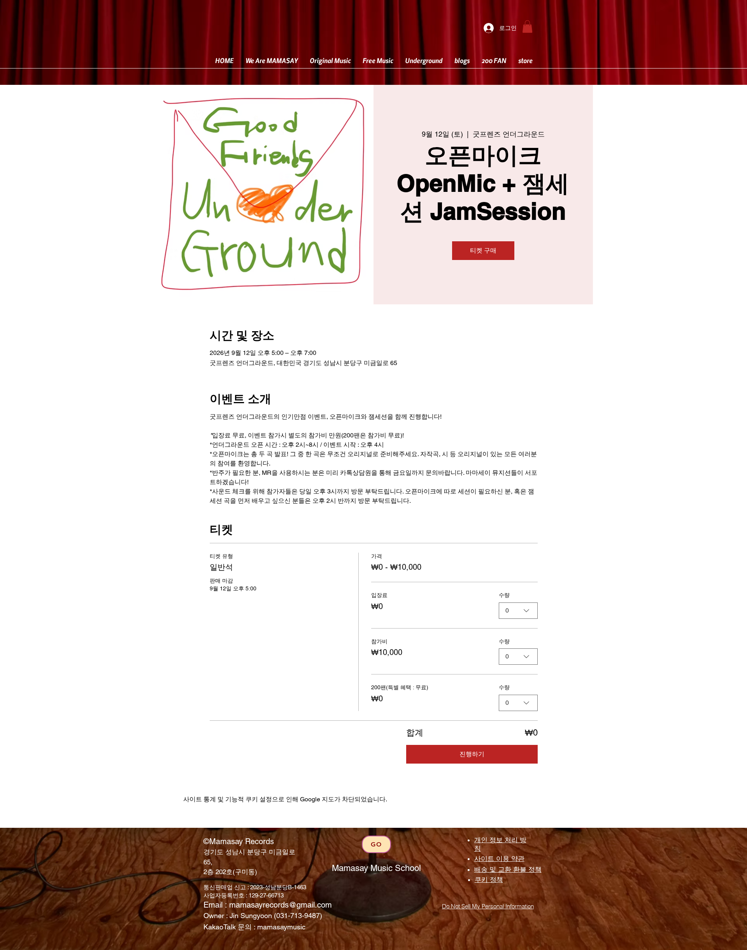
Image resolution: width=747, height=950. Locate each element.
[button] (527, 26)
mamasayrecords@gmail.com (280, 905)
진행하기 (471, 754)
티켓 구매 (483, 250)
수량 (504, 595)
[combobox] (518, 610)
